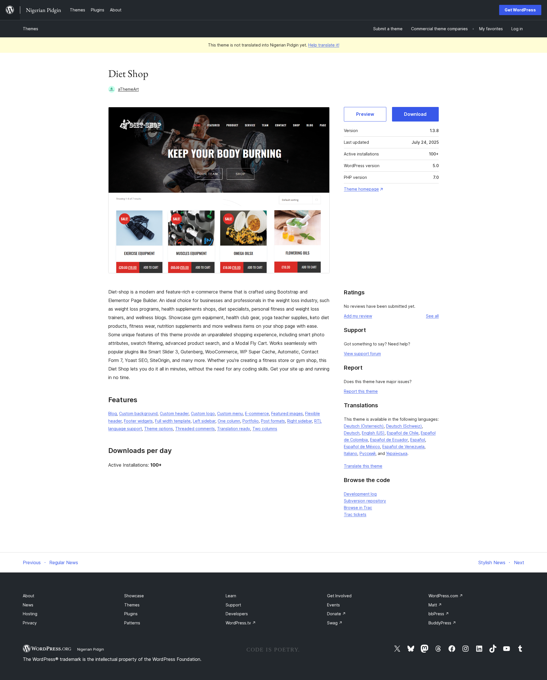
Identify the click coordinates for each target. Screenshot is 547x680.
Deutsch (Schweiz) (404, 426)
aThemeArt (128, 89)
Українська (396, 453)
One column (229, 420)
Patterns (132, 622)
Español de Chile (403, 432)
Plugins (131, 613)
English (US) (373, 432)
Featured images (287, 413)
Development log (360, 493)
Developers (237, 613)
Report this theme (361, 391)
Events (333, 604)
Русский (367, 453)
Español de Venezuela (403, 446)
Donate (336, 613)
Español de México (362, 446)
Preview (365, 114)
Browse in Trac (358, 507)
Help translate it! (323, 44)
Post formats (273, 420)
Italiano (350, 453)
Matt (435, 604)
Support (233, 604)
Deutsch (352, 432)
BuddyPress (442, 622)
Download (415, 114)
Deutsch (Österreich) (364, 426)
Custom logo (203, 413)
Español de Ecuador (389, 439)
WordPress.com (445, 595)
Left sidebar (204, 420)
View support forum (362, 353)
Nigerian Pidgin (90, 649)
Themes (30, 28)
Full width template (173, 420)
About (28, 595)
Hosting (30, 613)
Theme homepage (361, 189)
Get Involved (339, 595)
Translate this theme (363, 466)
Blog (112, 413)
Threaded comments (195, 428)
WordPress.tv (241, 622)
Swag (334, 622)
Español (417, 439)
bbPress (438, 613)
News (28, 604)
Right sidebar (299, 420)
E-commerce (257, 413)
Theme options (158, 428)
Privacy (30, 622)
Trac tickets (355, 514)
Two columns (264, 428)
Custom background (138, 413)
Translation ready (233, 428)
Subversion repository (365, 500)
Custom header (174, 413)
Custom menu (230, 413)
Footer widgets (138, 420)
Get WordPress (520, 9)
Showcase (134, 595)
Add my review (358, 315)
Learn (231, 595)
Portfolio (250, 420)
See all (432, 315)
